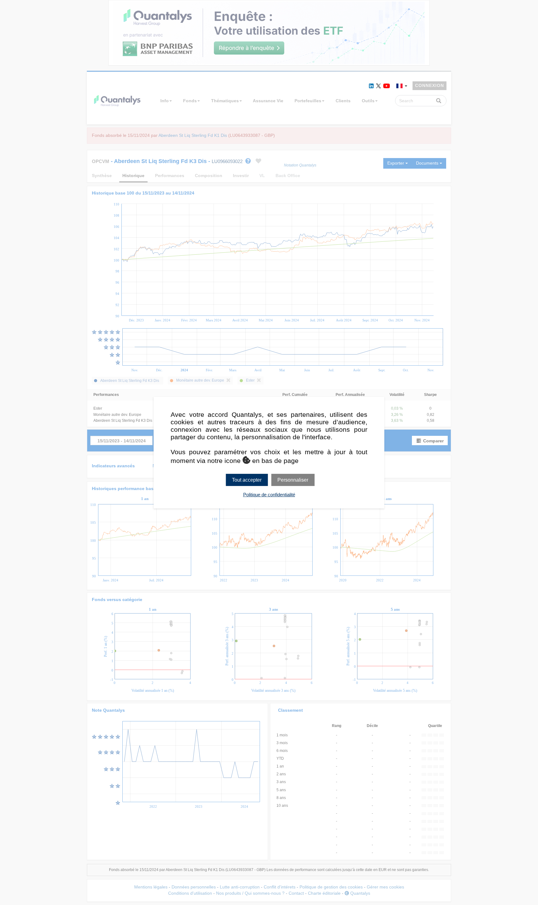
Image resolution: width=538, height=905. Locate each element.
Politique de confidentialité (269, 494)
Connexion (429, 85)
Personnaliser (292, 479)
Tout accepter (247, 479)
